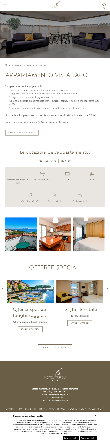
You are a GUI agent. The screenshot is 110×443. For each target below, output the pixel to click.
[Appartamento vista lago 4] (88, 234)
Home (8, 65)
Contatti (11, 408)
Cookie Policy (77, 408)
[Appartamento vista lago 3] (55, 234)
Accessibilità (96, 408)
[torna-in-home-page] (55, 5)
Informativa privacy (52, 408)
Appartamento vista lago (35, 65)
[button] (3, 288)
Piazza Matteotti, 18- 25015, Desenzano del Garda (55, 388)
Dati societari (28, 408)
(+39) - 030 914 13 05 (57, 391)
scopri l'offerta (30, 329)
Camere (17, 65)
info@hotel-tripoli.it (58, 394)
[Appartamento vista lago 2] (21, 234)
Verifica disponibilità (22, 132)
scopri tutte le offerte (55, 347)
